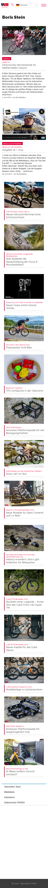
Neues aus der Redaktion (12, 143)
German (23, 5)
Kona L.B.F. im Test (24, 472)
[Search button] (12, 4)
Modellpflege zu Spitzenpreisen (24, 688)
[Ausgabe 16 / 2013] (24, 124)
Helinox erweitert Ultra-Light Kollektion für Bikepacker (22, 559)
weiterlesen (7, 94)
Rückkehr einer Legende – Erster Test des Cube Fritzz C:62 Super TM (25, 603)
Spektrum (6, 58)
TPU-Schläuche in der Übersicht (24, 389)
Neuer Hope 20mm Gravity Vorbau (24, 305)
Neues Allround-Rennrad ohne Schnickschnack (23, 215)
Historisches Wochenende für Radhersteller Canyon (19, 65)
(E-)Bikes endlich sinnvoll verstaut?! (20, 772)
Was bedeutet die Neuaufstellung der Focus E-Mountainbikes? (22, 259)
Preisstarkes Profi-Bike (19, 346)
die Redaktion (21, 97)
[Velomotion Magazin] (5, 5)
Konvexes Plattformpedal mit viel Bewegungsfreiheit (25, 430)
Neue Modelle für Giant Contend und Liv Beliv (24, 513)
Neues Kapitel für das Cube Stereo (21, 648)
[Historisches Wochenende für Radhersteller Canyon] (24, 41)
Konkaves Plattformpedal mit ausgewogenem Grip (22, 729)
